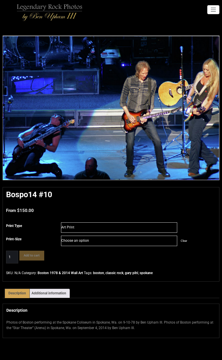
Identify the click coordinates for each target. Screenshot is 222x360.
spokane (146, 273)
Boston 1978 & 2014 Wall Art (60, 273)
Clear (184, 240)
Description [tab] (17, 293)
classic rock (114, 273)
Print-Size (13, 239)
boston (98, 273)
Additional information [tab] (49, 293)
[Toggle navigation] (213, 9)
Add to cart (32, 255)
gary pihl (131, 273)
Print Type (14, 226)
